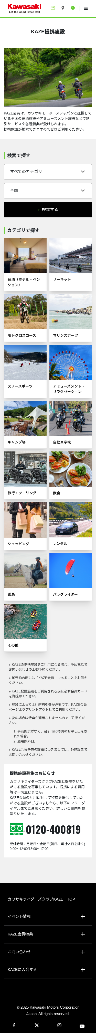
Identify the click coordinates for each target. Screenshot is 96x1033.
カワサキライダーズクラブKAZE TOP (41, 899)
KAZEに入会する (22, 969)
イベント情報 (19, 916)
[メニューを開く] (86, 8)
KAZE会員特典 (20, 934)
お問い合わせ (19, 952)
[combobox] (48, 171)
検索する (50, 209)
